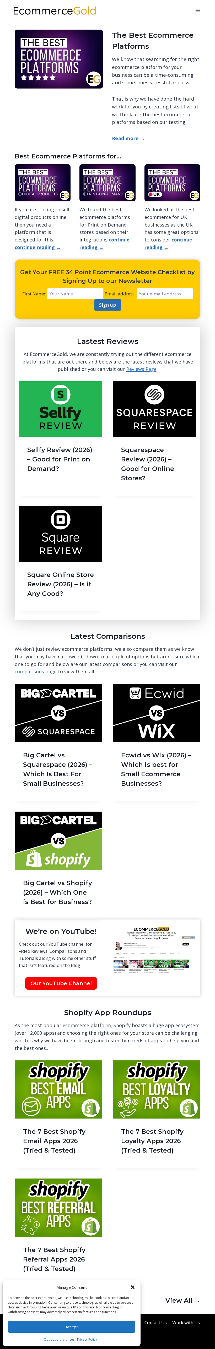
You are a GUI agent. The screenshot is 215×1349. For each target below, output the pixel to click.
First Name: (34, 294)
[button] (132, 1287)
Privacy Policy (87, 1339)
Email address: (121, 294)
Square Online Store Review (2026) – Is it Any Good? (60, 584)
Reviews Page (141, 369)
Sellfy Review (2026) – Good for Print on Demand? (59, 459)
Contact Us (155, 1322)
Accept (72, 1326)
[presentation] (60, 409)
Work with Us (186, 1322)
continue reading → (38, 247)
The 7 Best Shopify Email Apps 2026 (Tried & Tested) (54, 1141)
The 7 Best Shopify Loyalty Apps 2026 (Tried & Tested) (152, 1141)
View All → (182, 1300)
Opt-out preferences (59, 1339)
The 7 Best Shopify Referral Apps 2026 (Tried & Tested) (54, 1259)
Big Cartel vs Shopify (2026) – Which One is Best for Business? (57, 892)
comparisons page (36, 671)
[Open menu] (197, 10)
